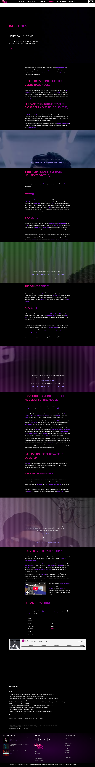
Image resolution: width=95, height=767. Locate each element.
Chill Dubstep (69, 746)
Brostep (67, 741)
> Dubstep (67, 739)
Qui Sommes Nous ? (39, 758)
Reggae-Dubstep (69, 748)
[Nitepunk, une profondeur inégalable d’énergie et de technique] (6, 753)
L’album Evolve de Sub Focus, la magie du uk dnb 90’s (19, 738)
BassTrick (53, 628)
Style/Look (62, 2)
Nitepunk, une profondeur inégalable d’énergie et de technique (19, 751)
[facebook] (35, 739)
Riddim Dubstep (69, 743)
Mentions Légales (39, 760)
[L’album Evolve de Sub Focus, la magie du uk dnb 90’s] (6, 740)
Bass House (68, 757)
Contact (73, 2)
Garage (51, 2)
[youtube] (44, 739)
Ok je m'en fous (82, 765)
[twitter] (40, 739)
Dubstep (42, 2)
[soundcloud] (49, 739)
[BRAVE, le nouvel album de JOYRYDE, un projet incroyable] (6, 746)
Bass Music (31, 2)
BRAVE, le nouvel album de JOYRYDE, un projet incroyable (19, 745)
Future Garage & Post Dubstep (72, 755)
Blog (22, 2)
